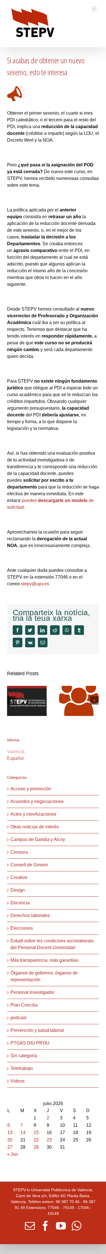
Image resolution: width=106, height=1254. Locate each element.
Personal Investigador (32, 992)
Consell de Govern (29, 864)
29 (36, 1147)
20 (9, 1139)
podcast (18, 1017)
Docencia (20, 902)
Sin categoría (23, 1055)
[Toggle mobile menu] (95, 9)
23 (49, 1139)
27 (9, 1147)
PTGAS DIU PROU (29, 1043)
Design (17, 890)
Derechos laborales (30, 915)
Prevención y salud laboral (37, 1030)
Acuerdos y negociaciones (37, 801)
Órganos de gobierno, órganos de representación (44, 976)
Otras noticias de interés (34, 826)
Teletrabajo (21, 1068)
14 (22, 1132)
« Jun (12, 1154)
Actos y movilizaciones (33, 814)
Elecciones (21, 928)
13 (9, 1132)
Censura (19, 852)
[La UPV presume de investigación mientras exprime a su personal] (27, 700)
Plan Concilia (24, 1005)
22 (36, 1139)
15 (36, 1132)
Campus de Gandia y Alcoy (37, 839)
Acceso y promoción (30, 788)
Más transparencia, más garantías (44, 960)
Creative (18, 877)
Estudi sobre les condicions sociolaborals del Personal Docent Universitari (52, 944)
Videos (17, 1081)
